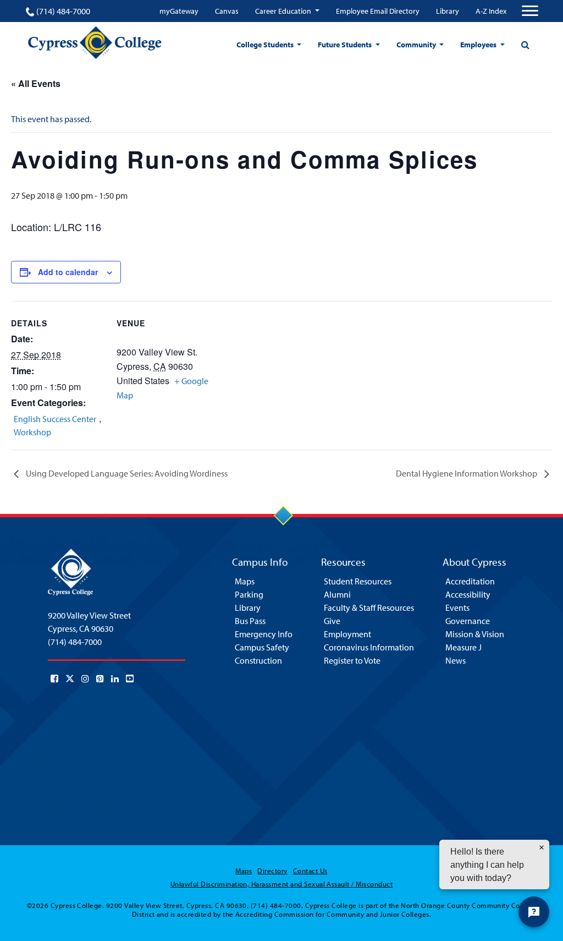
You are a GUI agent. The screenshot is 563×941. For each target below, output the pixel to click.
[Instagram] (85, 678)
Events (457, 607)
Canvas (227, 11)
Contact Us (310, 870)
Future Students (345, 45)
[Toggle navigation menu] (530, 11)
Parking (249, 594)
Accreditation (470, 581)
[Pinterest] (100, 678)
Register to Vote (352, 660)
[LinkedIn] (115, 678)
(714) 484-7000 (63, 11)
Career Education (284, 11)
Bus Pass (250, 620)
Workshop (32, 431)
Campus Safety (262, 647)
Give (332, 620)
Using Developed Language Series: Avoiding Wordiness (126, 473)
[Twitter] (69, 678)
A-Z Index (491, 11)
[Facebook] (54, 678)
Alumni (337, 594)
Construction (258, 660)
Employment (347, 633)
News (455, 660)
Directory (272, 870)
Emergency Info (263, 633)
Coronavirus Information (369, 647)
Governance (467, 620)
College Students (265, 45)
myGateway (178, 11)
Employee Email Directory (378, 11)
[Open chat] (533, 911)
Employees (479, 45)
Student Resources (357, 581)
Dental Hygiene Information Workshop (467, 473)
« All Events (35, 83)
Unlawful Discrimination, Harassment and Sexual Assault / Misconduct (281, 883)
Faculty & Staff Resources (369, 607)
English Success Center (55, 418)
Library (447, 11)
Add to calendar (68, 271)
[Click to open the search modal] (525, 45)
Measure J (463, 647)
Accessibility (467, 594)
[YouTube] (130, 678)
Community (417, 45)
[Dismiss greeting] (541, 847)
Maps (245, 581)
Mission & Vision (474, 633)
